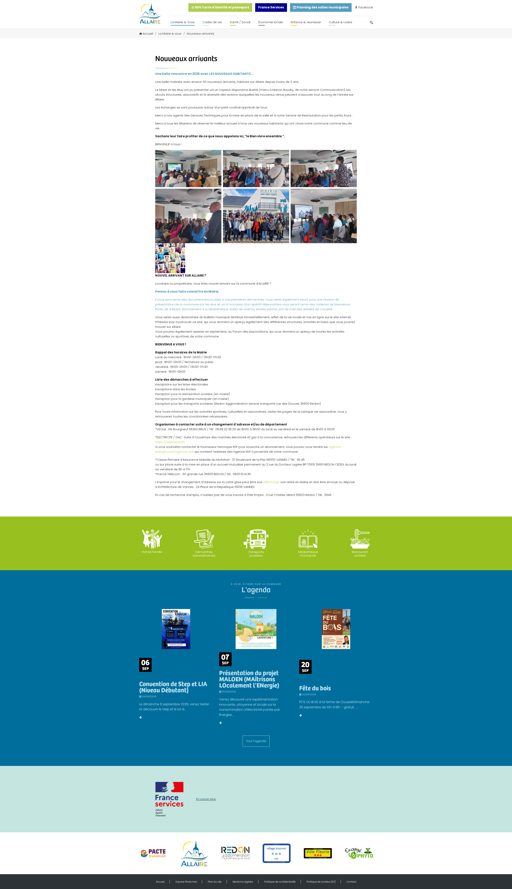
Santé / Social (240, 22)
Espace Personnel (186, 881)
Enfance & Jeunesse (306, 22)
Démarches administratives (204, 554)
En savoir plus (206, 799)
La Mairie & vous (169, 34)
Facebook (365, 7)
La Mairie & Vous (183, 22)
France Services (271, 7)
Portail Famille (152, 552)
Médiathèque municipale (308, 554)
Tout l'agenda (256, 741)
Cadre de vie (212, 22)
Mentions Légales (243, 881)
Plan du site (215, 881)
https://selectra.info (170, 442)
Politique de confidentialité (280, 881)
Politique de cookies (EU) (321, 881)
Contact (351, 881)
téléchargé (271, 482)
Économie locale (270, 22)
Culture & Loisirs (340, 22)
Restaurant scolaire (360, 554)
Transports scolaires (256, 554)
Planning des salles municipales (322, 7)
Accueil (148, 34)
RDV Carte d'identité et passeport (221, 7)
